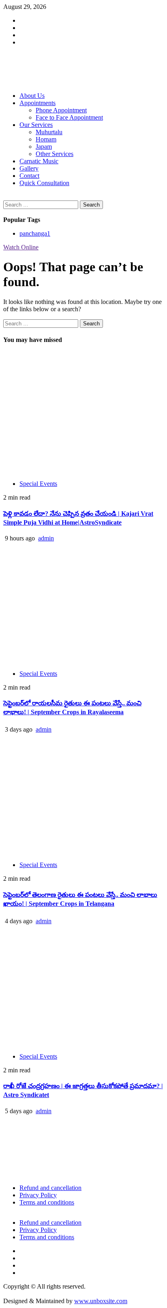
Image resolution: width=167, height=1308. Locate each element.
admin (46, 538)
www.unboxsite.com (100, 1300)
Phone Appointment (61, 110)
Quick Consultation (44, 182)
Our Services (36, 124)
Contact (29, 175)
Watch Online (21, 247)
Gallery (29, 168)
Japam (44, 146)
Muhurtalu (49, 132)
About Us (32, 95)
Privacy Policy (38, 1195)
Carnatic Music (38, 161)
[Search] (5, 196)
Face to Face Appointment (69, 117)
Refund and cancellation (50, 1187)
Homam (46, 139)
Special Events (38, 483)
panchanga (34, 233)
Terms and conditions (46, 1202)
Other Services (54, 153)
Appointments (37, 102)
